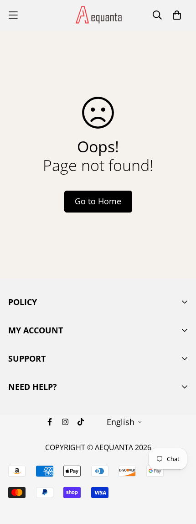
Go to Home (98, 201)
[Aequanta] (98, 15)
